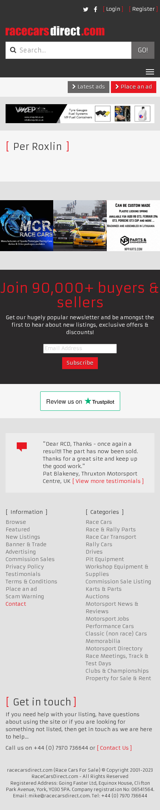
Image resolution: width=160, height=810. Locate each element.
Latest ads (90, 86)
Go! (143, 50)
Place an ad (135, 86)
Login (113, 9)
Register (143, 9)
